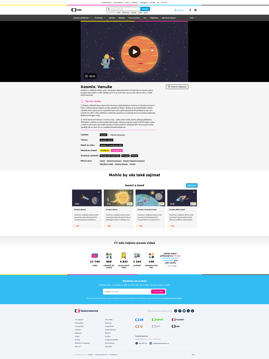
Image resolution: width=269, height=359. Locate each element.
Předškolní (105, 150)
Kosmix (103, 135)
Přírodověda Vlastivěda (110, 156)
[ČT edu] (76, 10)
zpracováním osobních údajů (171, 298)
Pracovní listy (134, 18)
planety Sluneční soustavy (134, 161)
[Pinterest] (195, 10)
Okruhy (112, 18)
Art (158, 2)
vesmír (118, 12)
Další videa (192, 185)
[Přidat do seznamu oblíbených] (99, 192)
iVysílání (134, 2)
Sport (127, 2)
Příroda (134, 156)
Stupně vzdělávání (81, 18)
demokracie (126, 12)
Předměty (99, 18)
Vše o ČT (164, 2)
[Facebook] (190, 10)
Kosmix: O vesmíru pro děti (111, 145)
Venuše (132, 164)
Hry (144, 18)
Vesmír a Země (106, 140)
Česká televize (107, 2)
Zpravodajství (118, 2)
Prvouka (125, 156)
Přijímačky (154, 18)
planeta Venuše (121, 164)
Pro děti (152, 2)
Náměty (122, 18)
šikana (146, 12)
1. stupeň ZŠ (117, 150)
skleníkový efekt (106, 164)
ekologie (134, 12)
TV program (143, 2)
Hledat (145, 9)
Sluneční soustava (114, 161)
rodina (140, 12)
